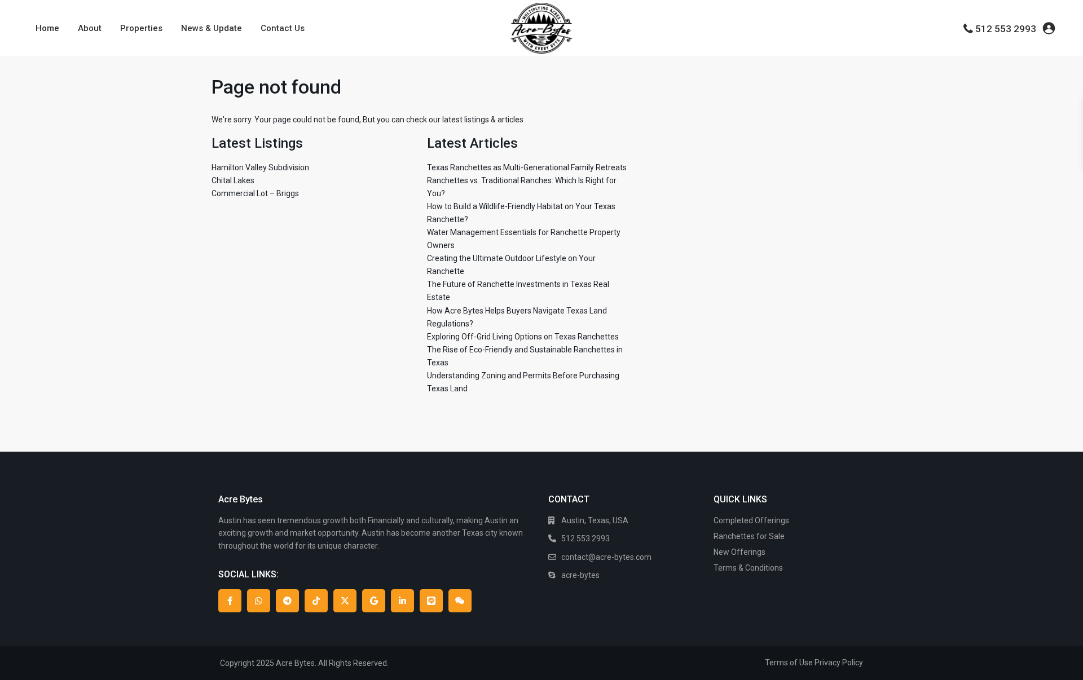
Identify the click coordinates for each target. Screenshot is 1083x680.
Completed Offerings (751, 520)
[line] (431, 600)
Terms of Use (789, 662)
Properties (141, 28)
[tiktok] (316, 600)
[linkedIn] (402, 600)
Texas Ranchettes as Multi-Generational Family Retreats (527, 167)
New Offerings (739, 552)
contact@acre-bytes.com (606, 557)
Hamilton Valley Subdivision (260, 167)
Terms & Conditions (748, 567)
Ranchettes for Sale (749, 536)
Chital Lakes (233, 180)
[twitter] (344, 600)
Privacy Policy (839, 662)
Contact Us (283, 28)
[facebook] (229, 600)
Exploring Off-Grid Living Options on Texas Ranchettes (523, 336)
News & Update (211, 28)
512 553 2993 (1005, 28)
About (90, 28)
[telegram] (287, 600)
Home (47, 28)
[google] (373, 600)
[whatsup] (258, 600)
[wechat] (460, 600)
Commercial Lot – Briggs (255, 193)
